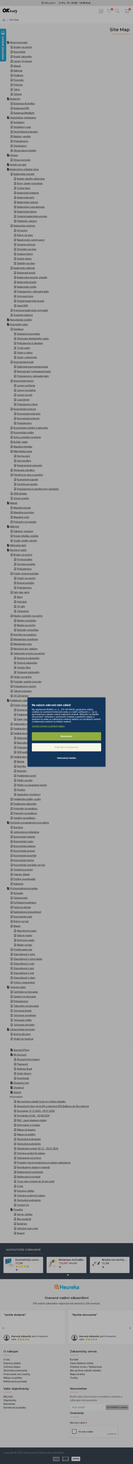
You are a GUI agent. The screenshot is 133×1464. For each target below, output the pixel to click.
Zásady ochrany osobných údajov (48, 726)
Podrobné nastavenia (66, 747)
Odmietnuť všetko (66, 758)
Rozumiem (66, 736)
